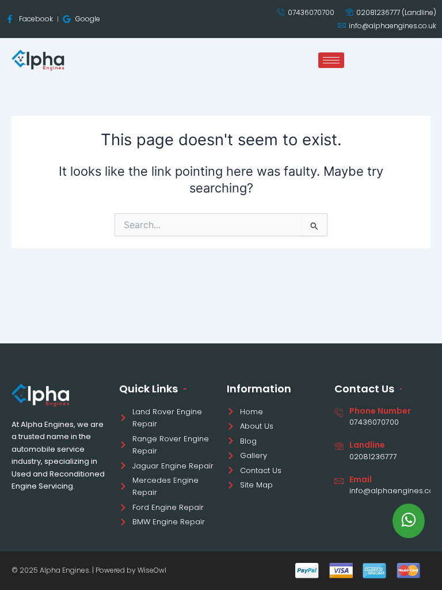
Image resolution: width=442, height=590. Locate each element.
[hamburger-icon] (331, 60)
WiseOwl (152, 570)
